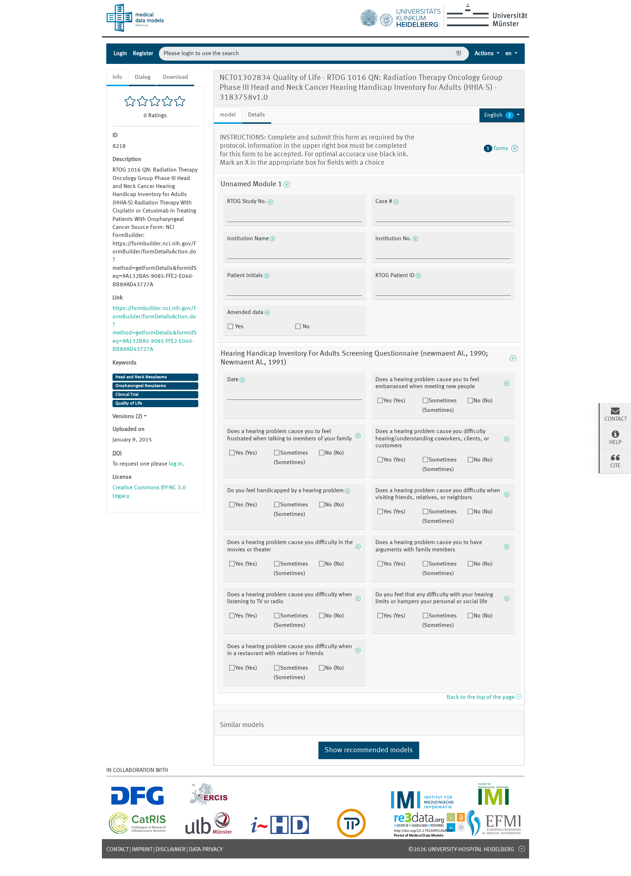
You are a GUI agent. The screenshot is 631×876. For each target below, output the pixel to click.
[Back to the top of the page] (522, 848)
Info (117, 77)
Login (120, 54)
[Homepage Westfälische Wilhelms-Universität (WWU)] (486, 15)
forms (499, 149)
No (305, 327)
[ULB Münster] (208, 833)
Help (615, 442)
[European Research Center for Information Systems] (208, 804)
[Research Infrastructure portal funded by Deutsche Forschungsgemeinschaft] (137, 804)
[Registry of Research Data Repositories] (435, 833)
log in (176, 464)
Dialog (142, 77)
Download (175, 77)
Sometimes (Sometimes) (439, 405)
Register (143, 54)
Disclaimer (171, 850)
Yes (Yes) (394, 401)
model (228, 115)
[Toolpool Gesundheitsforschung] (351, 833)
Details (256, 115)
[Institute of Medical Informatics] (493, 804)
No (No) (483, 401)
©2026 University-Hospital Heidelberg (461, 850)
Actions (485, 54)
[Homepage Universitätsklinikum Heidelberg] (400, 16)
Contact (117, 850)
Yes (239, 327)
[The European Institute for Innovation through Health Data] (280, 833)
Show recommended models (369, 750)
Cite (615, 466)
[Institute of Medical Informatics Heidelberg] (422, 804)
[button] (501, 115)
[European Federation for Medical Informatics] (493, 833)
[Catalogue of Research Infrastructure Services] (137, 832)
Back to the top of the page (481, 697)
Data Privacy (206, 850)
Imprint (142, 850)
